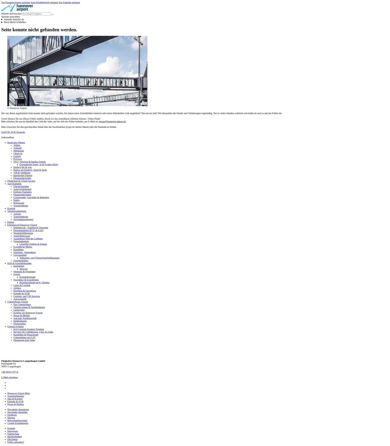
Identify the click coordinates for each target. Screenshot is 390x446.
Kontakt (11, 428)
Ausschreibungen (15, 396)
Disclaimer (12, 439)
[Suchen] (52, 14)
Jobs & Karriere (15, 398)
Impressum (12, 431)
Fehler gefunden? (15, 442)
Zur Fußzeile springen (69, 2)
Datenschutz (13, 434)
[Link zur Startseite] (17, 10)
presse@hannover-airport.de (112, 121)
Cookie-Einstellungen (17, 423)
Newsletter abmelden (17, 412)
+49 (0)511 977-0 (9, 372)
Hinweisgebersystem (17, 420)
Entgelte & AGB (15, 401)
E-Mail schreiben (9, 377)
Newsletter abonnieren (18, 409)
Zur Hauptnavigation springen (15, 2)
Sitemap (11, 417)
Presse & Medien (15, 404)
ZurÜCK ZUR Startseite (13, 132)
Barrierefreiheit (14, 436)
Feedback (12, 415)
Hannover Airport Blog (18, 393)
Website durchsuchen (11, 13)
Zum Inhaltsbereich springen (44, 2)
